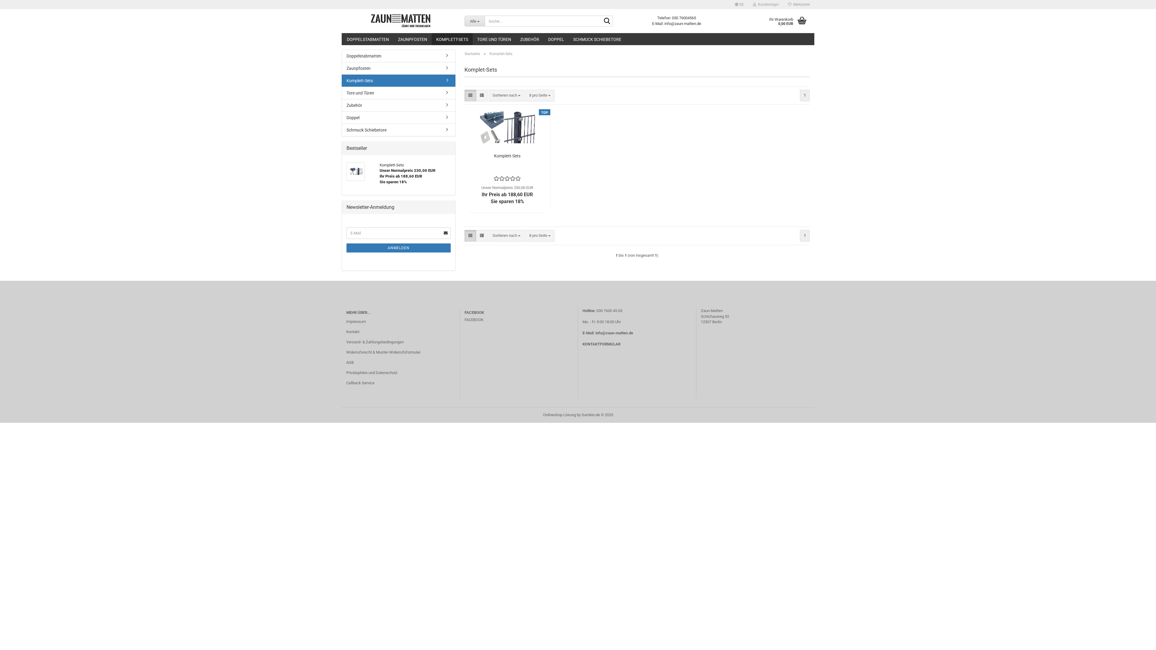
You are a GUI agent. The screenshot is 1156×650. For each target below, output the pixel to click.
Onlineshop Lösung (559, 415)
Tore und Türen (494, 39)
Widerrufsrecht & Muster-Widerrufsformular (383, 352)
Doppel (556, 39)
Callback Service (360, 383)
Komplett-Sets (452, 39)
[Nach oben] (1139, 640)
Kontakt (352, 332)
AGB (350, 362)
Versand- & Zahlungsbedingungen (375, 342)
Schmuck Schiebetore (597, 39)
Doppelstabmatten (368, 39)
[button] (739, 4)
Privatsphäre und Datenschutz (371, 372)
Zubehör (529, 39)
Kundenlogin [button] (767, 4)
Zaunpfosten (412, 39)
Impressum (356, 321)
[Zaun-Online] (400, 21)
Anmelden (398, 248)
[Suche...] (607, 21)
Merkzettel (800, 4)
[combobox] (506, 95)
